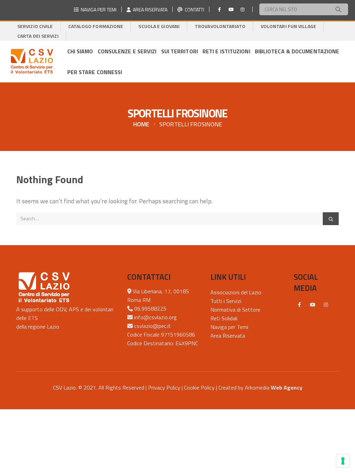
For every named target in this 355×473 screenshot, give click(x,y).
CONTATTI (193, 9)
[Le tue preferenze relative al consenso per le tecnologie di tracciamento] (342, 460)
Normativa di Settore (235, 309)
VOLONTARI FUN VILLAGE (288, 26)
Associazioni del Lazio (235, 292)
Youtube (313, 305)
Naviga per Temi (229, 327)
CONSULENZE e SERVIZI (127, 51)
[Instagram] (242, 9)
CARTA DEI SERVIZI (38, 35)
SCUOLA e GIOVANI (159, 26)
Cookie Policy (199, 387)
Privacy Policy (164, 387)
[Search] (338, 9)
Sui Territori (179, 51)
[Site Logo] (32, 61)
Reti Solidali (223, 318)
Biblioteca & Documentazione (297, 51)
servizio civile (35, 26)
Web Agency (286, 387)
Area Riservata (227, 335)
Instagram (326, 305)
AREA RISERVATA (149, 9)
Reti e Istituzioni (226, 51)
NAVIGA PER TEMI (97, 9)
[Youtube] (231, 9)
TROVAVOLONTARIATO (220, 26)
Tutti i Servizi (225, 301)
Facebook (299, 305)
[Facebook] (219, 9)
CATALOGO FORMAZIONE (95, 26)
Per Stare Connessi (94, 72)
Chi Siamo (80, 51)
